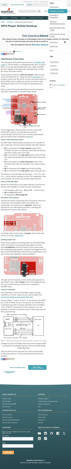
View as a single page (17, 367)
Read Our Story (6, 398)
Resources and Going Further (57, 35)
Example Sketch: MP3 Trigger (57, 29)
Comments (57, 42)
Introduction (54, 7)
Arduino (54, 62)
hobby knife (19, 235)
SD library (37, 77)
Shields (53, 73)
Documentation (17, 5)
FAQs (39, 406)
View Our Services (7, 417)
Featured (6, 18)
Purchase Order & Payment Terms (48, 401)
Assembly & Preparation (54, 16)
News (29, 5)
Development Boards (36, 18)
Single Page (54, 46)
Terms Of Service (43, 415)
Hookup (54, 70)
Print (51, 50)
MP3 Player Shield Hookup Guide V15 (46, 45)
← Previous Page (9, 372)
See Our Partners (7, 415)
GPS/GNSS (14, 18)
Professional (27, 1)
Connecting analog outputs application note (17, 297)
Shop (5, 5)
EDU (35, 1)
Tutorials (9, 22)
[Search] (39, 11)
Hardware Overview (57, 11)
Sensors (23, 18)
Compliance (41, 420)
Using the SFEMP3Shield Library (57, 22)
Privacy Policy (42, 417)
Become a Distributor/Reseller (11, 420)
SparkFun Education (8, 404)
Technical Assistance (44, 404)
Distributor (44, 1)
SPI (31, 137)
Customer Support (43, 398)
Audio (53, 66)
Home (3, 22)
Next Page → (37, 367)
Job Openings (6, 406)
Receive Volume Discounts (9, 422)
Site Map (40, 422)
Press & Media (6, 401)
